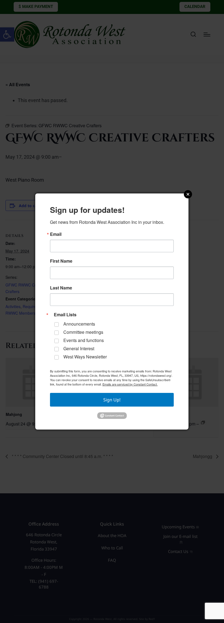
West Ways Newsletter (85, 356)
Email (55, 234)
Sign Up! (111, 400)
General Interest (78, 348)
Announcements (79, 324)
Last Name (61, 288)
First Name (61, 261)
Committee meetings (83, 332)
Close (188, 194)
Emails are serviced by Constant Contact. (130, 384)
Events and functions (83, 340)
